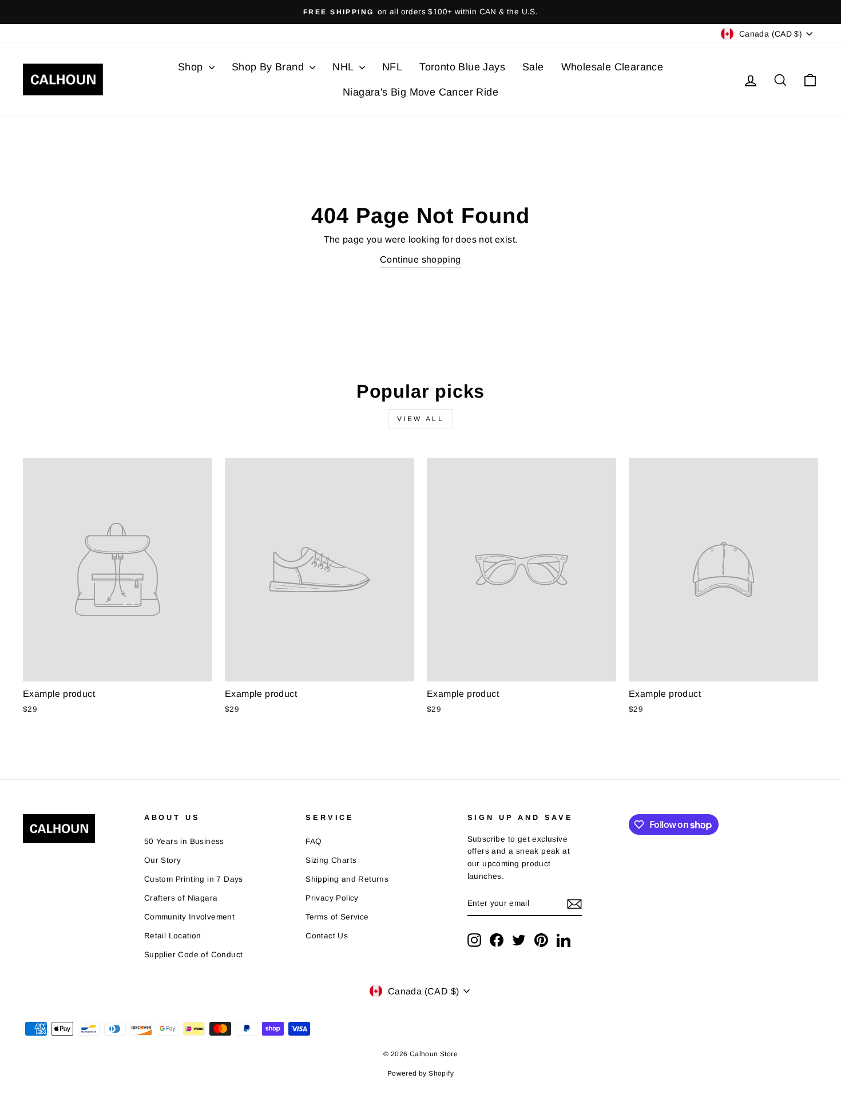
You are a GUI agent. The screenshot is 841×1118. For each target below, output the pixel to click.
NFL (392, 67)
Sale (533, 67)
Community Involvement (189, 917)
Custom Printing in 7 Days (193, 879)
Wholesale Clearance (612, 67)
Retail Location (172, 935)
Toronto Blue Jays (462, 67)
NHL (344, 67)
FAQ (314, 841)
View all (421, 419)
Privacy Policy (332, 898)
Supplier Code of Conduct (193, 954)
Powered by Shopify (420, 1073)
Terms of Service (337, 917)
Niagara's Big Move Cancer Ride (420, 92)
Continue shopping (420, 259)
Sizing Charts (331, 860)
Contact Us (327, 935)
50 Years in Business (184, 841)
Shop (192, 67)
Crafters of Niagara (181, 898)
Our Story (162, 860)
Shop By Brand (269, 67)
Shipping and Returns (347, 879)
